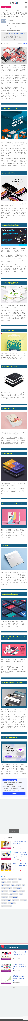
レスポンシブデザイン (6, 906)
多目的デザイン (8, 453)
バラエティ (15, 882)
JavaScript (4, 897)
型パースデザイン (10, 366)
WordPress (23, 900)
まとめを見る (14, 793)
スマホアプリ (15, 900)
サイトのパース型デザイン (13, 682)
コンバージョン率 (13, 894)
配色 (13, 885)
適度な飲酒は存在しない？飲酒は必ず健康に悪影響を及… (20, 978)
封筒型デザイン (8, 545)
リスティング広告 (13, 897)
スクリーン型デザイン (10, 594)
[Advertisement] (14, 814)
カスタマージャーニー (6, 888)
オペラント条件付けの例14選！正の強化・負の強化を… (20, 966)
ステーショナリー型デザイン (11, 108)
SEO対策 (4, 903)
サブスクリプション (12, 879)
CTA (23, 885)
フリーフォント (11, 903)
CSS (21, 894)
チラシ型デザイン (8, 330)
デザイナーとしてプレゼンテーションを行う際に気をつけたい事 (20, 865)
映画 (20, 879)
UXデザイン (4, 891)
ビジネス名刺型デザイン (10, 283)
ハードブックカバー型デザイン (12, 503)
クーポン (4, 879)
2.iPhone (8, 173)
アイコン (18, 885)
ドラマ (8, 882)
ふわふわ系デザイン (9, 737)
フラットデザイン (13, 891)
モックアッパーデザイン (10, 225)
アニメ (3, 882)
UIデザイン (21, 891)
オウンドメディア (17, 888)
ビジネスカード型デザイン (11, 408)
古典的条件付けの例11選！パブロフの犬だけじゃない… (20, 954)
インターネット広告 (6, 900)
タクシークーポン (5, 885)
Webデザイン (5, 894)
